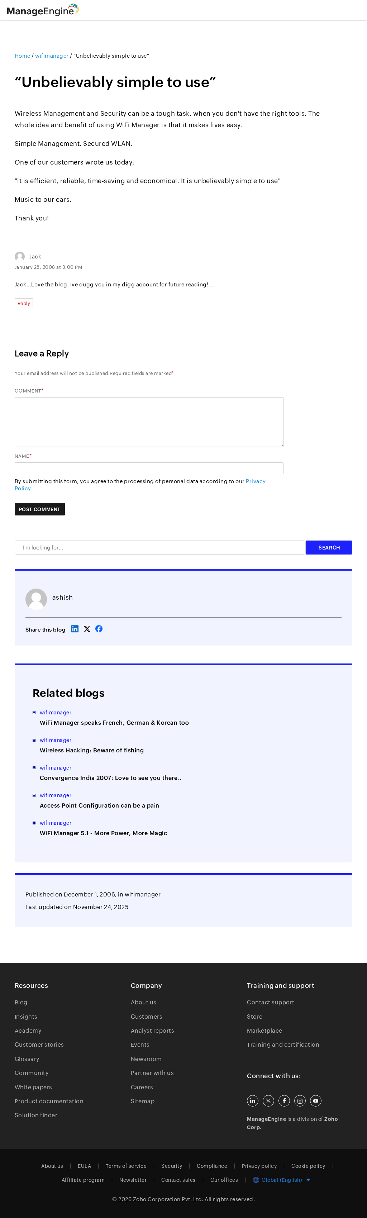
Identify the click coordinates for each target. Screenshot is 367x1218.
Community (32, 1073)
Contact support (271, 1002)
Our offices (224, 1180)
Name (22, 456)
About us (144, 1002)
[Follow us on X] (268, 1101)
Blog (21, 1002)
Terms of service (126, 1166)
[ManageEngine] (52, 10)
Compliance (212, 1166)
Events (140, 1044)
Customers (147, 1016)
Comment (28, 391)
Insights (26, 1016)
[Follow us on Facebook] (284, 1101)
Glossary (27, 1059)
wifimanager (143, 894)
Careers (142, 1087)
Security (171, 1166)
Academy (28, 1030)
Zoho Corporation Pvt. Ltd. (168, 1199)
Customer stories (39, 1044)
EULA (84, 1166)
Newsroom (146, 1059)
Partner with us (152, 1073)
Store (255, 1016)
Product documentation (49, 1101)
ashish (62, 597)
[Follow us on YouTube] (315, 1101)
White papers (33, 1087)
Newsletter (133, 1180)
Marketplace (264, 1030)
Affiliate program (83, 1180)
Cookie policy (308, 1166)
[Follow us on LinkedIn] (252, 1101)
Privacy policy (259, 1166)
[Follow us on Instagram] (300, 1101)
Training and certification (283, 1044)
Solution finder (36, 1115)
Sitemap (143, 1101)
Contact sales (178, 1180)
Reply (24, 303)
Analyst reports (153, 1030)
